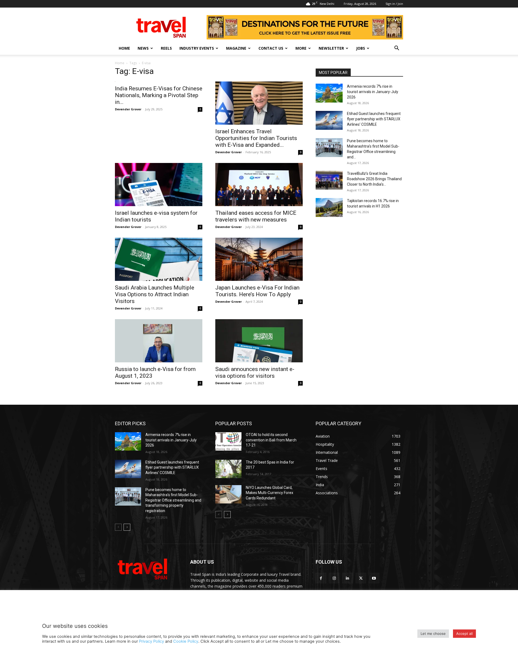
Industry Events (196, 48)
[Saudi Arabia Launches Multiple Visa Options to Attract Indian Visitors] (158, 259)
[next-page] (127, 527)
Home (124, 48)
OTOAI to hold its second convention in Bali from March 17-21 (271, 439)
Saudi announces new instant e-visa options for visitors (254, 372)
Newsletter (331, 48)
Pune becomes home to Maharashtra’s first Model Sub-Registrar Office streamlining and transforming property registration (173, 500)
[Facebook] (321, 578)
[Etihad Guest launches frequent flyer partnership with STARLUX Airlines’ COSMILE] (329, 120)
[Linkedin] (347, 578)
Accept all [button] (464, 633)
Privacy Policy (151, 641)
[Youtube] (374, 578)
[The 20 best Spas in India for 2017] (228, 469)
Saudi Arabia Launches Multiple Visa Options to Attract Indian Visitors (154, 294)
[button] (396, 48)
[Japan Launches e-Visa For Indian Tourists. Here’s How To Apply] (259, 259)
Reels (166, 48)
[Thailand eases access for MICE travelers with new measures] (259, 184)
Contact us (270, 48)
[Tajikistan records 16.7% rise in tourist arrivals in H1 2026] (329, 207)
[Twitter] (361, 578)
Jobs (360, 48)
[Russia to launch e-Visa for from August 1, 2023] (158, 340)
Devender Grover (128, 109)
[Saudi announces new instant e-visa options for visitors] (259, 340)
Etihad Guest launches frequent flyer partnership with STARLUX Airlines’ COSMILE (374, 119)
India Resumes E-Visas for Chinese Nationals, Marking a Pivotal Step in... (158, 95)
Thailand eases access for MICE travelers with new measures (255, 216)
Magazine (236, 48)
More (300, 48)
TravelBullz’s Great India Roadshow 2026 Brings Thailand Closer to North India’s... (374, 178)
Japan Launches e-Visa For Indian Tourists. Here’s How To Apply (257, 291)
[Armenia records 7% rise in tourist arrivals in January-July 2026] (329, 93)
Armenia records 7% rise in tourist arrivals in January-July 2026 (372, 91)
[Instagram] (334, 578)
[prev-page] (118, 527)
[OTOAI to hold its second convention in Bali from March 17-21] (228, 441)
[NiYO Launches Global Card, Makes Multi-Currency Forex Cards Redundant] (228, 494)
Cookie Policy (185, 641)
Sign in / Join (394, 4)
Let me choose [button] (433, 633)
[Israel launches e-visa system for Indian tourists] (158, 184)
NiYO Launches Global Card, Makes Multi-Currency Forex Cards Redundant (269, 492)
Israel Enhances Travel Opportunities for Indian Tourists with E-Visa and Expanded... (256, 138)
